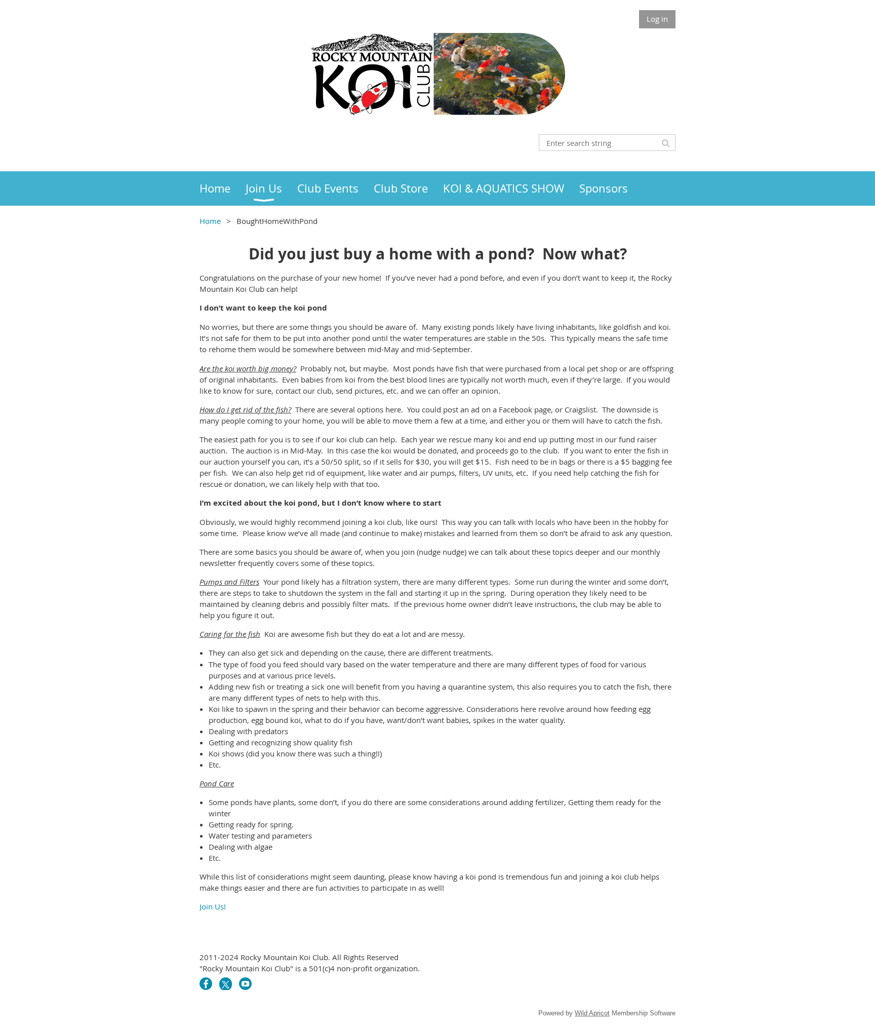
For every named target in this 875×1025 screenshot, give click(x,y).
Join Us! (213, 906)
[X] (225, 983)
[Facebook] (206, 983)
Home (210, 221)
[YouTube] (245, 983)
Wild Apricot (592, 1013)
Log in (657, 19)
